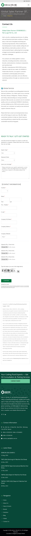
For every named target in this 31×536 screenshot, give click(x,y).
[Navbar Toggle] (28, 5)
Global (5, 518)
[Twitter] (3, 414)
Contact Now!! (15, 381)
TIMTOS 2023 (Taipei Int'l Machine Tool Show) (13, 475)
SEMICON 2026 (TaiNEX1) (8, 452)
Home (4, 15)
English (27, 1)
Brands (5, 509)
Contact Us (9, 15)
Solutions (5, 512)
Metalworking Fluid (17, 358)
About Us (5, 503)
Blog (4, 515)
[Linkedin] (5, 414)
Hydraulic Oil (24, 358)
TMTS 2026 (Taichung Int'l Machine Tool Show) (14, 459)
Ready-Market (21, 533)
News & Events (7, 506)
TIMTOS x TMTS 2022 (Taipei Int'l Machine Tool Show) (14, 482)
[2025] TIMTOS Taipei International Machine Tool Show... (14, 467)
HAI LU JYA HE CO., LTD (17, 530)
